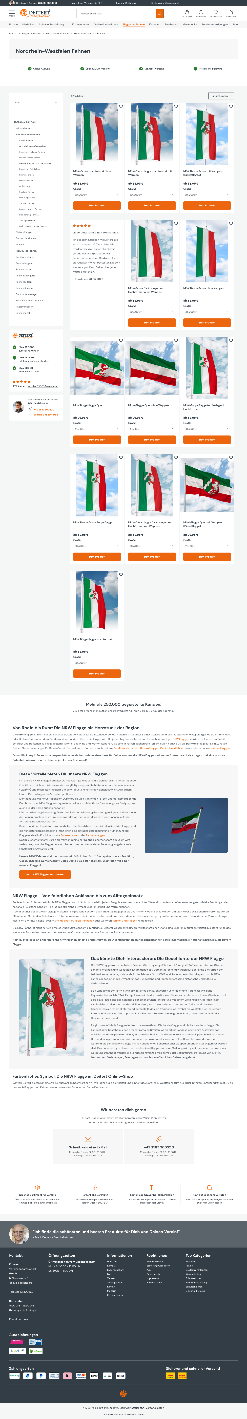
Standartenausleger (26, 294)
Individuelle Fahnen (26, 250)
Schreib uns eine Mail (46, 414)
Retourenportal (115, 1295)
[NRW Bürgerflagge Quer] (97, 368)
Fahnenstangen (24, 288)
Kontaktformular (19, 1319)
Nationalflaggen (24, 232)
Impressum (153, 1278)
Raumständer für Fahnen (29, 300)
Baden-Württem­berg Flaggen (33, 226)
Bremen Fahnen (26, 174)
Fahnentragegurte (25, 275)
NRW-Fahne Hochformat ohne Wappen (92, 173)
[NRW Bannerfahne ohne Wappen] (207, 251)
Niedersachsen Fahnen (29, 157)
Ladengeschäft (115, 1269)
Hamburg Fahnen (27, 197)
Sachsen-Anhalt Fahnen (30, 209)
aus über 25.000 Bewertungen (43, 386)
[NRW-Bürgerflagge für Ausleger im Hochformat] (207, 368)
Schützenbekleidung (197, 1282)
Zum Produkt (97, 205)
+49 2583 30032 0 (44, 409)
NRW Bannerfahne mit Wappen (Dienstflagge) (202, 173)
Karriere (111, 1286)
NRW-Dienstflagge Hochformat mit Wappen (150, 173)
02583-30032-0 (47, 3)
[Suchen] (160, 13)
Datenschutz (153, 1274)
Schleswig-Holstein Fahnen (32, 152)
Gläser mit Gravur (195, 1290)
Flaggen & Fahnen (24, 122)
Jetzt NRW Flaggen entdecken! (45, 874)
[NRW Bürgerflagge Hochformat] (97, 602)
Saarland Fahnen (26, 192)
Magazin (111, 1290)
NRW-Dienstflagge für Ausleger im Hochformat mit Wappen (149, 524)
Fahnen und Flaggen (124, 920)
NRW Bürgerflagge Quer (88, 405)
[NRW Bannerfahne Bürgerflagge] (97, 485)
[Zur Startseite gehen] (38, 13)
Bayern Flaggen (149, 748)
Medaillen (191, 1261)
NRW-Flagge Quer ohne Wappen (148, 405)
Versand (111, 1278)
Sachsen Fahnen (26, 203)
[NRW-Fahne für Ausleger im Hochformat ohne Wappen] (152, 251)
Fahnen (20, 244)
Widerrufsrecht (155, 1261)
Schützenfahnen (24, 256)
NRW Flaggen (181, 739)
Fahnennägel (23, 312)
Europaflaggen (24, 263)
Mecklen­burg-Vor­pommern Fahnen (35, 163)
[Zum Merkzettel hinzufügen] (120, 106)
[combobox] (116, 13)
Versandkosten (155, 1408)
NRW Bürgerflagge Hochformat (92, 639)
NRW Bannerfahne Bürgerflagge (92, 522)
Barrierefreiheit (154, 1282)
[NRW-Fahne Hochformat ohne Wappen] (97, 134)
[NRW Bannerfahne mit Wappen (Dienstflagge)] (207, 134)
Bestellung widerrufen (158, 1265)
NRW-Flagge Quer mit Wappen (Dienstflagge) (202, 524)
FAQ (109, 1274)
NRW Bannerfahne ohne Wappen (203, 288)
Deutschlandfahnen (26, 238)
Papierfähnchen (24, 306)
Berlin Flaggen (25, 186)
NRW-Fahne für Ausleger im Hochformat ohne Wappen (145, 290)
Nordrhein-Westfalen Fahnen (33, 146)
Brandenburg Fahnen (29, 214)
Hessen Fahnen (26, 180)
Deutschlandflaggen (197, 1269)
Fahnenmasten (24, 269)
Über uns (112, 1261)
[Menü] (13, 13)
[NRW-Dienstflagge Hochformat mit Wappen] (152, 134)
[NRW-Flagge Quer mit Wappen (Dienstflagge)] (207, 485)
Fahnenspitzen (24, 281)
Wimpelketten (23, 128)
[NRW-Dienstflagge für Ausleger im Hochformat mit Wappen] (152, 485)
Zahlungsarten (114, 1282)
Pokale (189, 1265)
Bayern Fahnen (26, 140)
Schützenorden (194, 1278)
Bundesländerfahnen (28, 134)
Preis (17, 102)
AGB (149, 1269)
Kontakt (111, 1265)
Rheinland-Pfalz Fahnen (30, 169)
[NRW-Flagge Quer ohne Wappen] (152, 368)
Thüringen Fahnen (27, 220)
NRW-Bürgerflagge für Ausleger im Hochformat (204, 407)
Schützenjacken (194, 1286)
